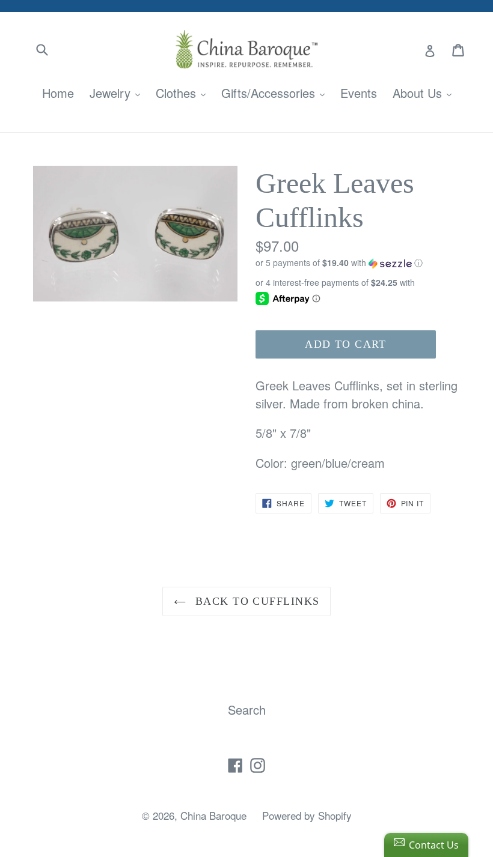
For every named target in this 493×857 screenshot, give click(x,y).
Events (358, 92)
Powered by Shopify (307, 815)
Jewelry (118, 92)
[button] (358, 262)
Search (247, 709)
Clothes (184, 92)
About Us (425, 92)
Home (58, 92)
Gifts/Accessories (276, 92)
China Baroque (213, 815)
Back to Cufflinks (256, 601)
